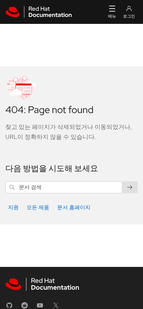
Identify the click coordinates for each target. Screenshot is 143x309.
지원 (13, 207)
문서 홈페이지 (73, 207)
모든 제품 (38, 207)
